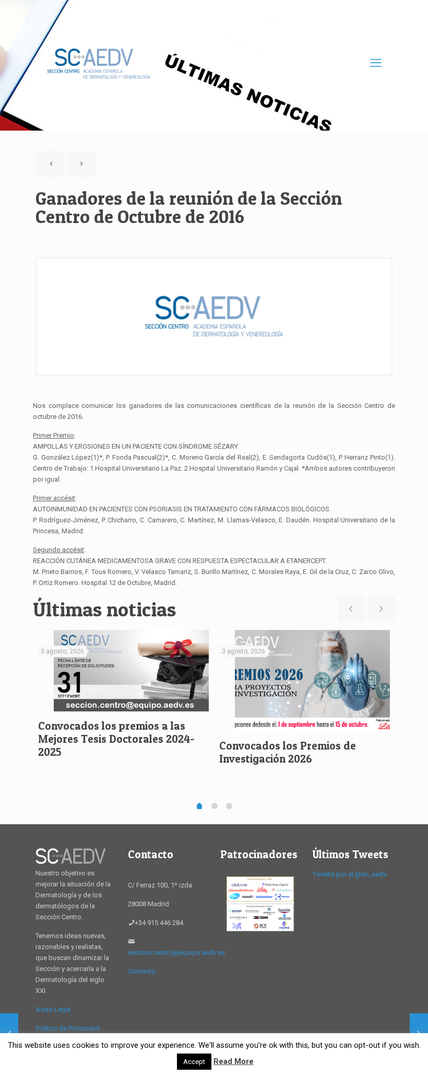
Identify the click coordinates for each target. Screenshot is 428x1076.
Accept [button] (194, 1062)
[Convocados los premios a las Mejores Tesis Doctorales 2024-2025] (131, 671)
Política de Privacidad (67, 1028)
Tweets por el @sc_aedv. (350, 874)
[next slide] (381, 609)
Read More (233, 1061)
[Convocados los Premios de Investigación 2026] (312, 680)
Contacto (142, 971)
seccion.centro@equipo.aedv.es (176, 952)
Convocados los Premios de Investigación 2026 (287, 752)
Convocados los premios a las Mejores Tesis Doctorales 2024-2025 (116, 738)
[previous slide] (351, 609)
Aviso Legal (53, 1009)
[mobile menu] (376, 63)
